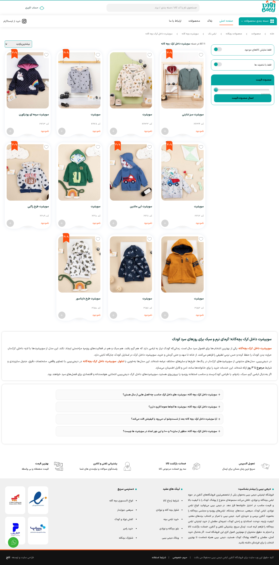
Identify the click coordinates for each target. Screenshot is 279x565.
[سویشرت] (131, 80)
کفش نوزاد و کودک (123, 519)
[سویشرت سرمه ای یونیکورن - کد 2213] (10, 131)
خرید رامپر (128, 529)
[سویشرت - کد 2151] (113, 315)
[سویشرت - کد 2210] (61, 223)
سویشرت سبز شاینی (193, 115)
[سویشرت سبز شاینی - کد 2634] (165, 131)
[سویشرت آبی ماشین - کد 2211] (113, 223)
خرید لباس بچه (171, 519)
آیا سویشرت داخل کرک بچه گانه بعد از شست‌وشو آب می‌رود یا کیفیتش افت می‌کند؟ (174, 419)
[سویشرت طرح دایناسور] (79, 264)
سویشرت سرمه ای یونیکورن (34, 115)
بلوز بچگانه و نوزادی (169, 529)
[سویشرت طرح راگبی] (28, 172)
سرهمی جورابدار (125, 510)
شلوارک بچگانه (126, 538)
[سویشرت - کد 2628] (61, 131)
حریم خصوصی (180, 557)
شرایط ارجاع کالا (171, 501)
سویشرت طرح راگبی (38, 207)
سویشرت (147, 115)
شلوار (121, 361)
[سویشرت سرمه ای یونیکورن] (28, 80)
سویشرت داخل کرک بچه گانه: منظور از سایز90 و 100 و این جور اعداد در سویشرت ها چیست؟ (170, 431)
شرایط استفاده (159, 557)
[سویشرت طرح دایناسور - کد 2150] (61, 315)
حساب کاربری (31, 8)
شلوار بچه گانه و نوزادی (167, 510)
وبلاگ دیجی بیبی (170, 538)
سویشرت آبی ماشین (141, 207)
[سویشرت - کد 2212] (165, 223)
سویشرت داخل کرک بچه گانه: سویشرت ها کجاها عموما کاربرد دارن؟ (183, 407)
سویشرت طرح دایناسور (88, 299)
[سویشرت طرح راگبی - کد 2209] (10, 223)
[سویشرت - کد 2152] (165, 315)
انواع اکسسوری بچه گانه (121, 501)
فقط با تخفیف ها (263, 65)
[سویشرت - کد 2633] (113, 131)
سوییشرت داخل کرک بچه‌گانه (255, 349)
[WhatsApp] (13, 542)
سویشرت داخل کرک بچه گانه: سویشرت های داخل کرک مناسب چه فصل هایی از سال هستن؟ (170, 395)
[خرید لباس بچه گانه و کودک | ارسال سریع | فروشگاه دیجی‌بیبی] (269, 12)
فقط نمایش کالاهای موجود (258, 50)
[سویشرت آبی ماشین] (131, 172)
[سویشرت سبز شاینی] (182, 80)
